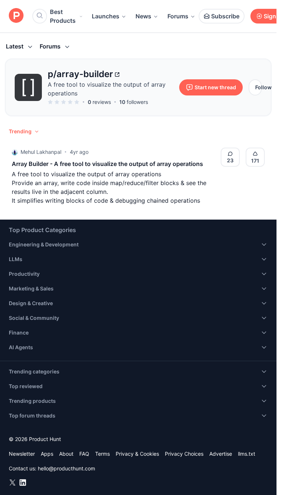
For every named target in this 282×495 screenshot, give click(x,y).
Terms (102, 454)
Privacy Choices (184, 454)
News (143, 16)
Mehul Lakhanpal (41, 152)
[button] (24, 131)
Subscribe (225, 16)
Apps (47, 454)
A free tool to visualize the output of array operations (107, 89)
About (66, 454)
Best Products (63, 16)
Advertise (220, 454)
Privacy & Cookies (137, 454)
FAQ (84, 454)
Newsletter (22, 454)
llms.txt (246, 454)
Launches (105, 16)
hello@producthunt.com (66, 468)
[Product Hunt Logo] (16, 16)
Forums (177, 16)
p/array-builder (80, 74)
